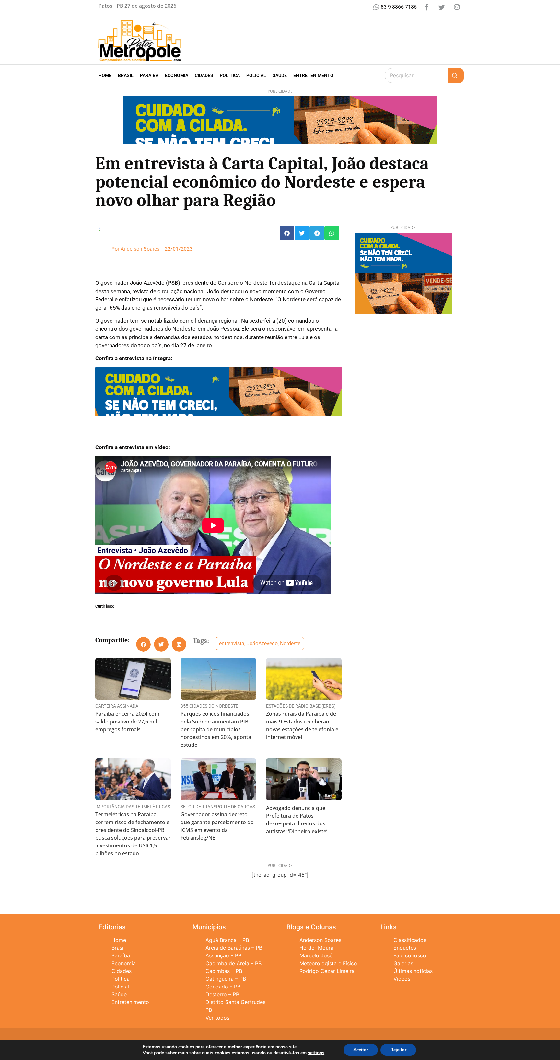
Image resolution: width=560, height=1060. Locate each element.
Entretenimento (313, 75)
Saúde (280, 75)
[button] (287, 233)
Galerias (403, 963)
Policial (256, 75)
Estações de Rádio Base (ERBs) (301, 706)
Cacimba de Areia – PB (233, 963)
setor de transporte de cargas (218, 806)
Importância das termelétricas (132, 806)
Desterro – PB (222, 994)
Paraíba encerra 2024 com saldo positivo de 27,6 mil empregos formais (127, 721)
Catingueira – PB (225, 979)
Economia (176, 75)
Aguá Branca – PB (227, 940)
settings (316, 1053)
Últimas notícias (413, 971)
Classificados (409, 940)
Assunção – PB (223, 955)
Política (230, 75)
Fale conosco (409, 955)
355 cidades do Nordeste (209, 706)
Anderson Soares (320, 940)
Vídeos (401, 979)
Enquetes (404, 947)
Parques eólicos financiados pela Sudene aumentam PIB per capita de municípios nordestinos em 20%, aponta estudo (216, 729)
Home (105, 75)
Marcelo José (315, 955)
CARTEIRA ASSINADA (116, 706)
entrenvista (231, 643)
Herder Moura (316, 947)
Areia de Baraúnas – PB (233, 947)
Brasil (126, 75)
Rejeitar (398, 1050)
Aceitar (360, 1050)
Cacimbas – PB (223, 971)
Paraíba (149, 75)
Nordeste (290, 643)
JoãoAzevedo (262, 643)
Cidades (204, 75)
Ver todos (217, 1017)
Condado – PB (222, 986)
